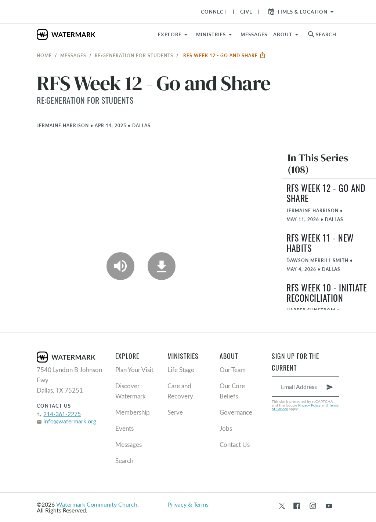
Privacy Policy (309, 405)
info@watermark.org (69, 421)
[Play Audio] (120, 266)
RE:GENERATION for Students (134, 55)
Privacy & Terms (188, 504)
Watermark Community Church (96, 504)
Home (44, 55)
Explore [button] (169, 34)
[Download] (161, 266)
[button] (215, 34)
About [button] (282, 34)
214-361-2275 (62, 414)
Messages (73, 55)
